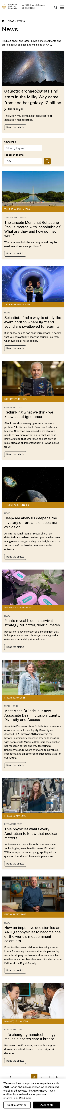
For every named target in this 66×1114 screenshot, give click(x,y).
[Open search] (55, 7)
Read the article (15, 127)
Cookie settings (17, 1105)
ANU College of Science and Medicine (33, 6)
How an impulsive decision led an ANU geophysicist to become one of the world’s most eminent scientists (32, 934)
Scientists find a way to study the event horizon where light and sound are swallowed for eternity (32, 322)
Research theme (14, 154)
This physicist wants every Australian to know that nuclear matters (31, 833)
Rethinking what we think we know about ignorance (28, 414)
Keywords (10, 141)
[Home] (3, 21)
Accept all (46, 1105)
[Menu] (62, 8)
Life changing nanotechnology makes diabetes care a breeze (30, 1036)
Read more (25, 1098)
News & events (16, 21)
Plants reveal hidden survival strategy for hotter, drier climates (32, 622)
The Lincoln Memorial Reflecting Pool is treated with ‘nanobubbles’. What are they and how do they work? (33, 229)
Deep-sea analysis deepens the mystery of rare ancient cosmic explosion (30, 522)
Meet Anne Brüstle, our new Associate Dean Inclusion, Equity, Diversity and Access (32, 715)
